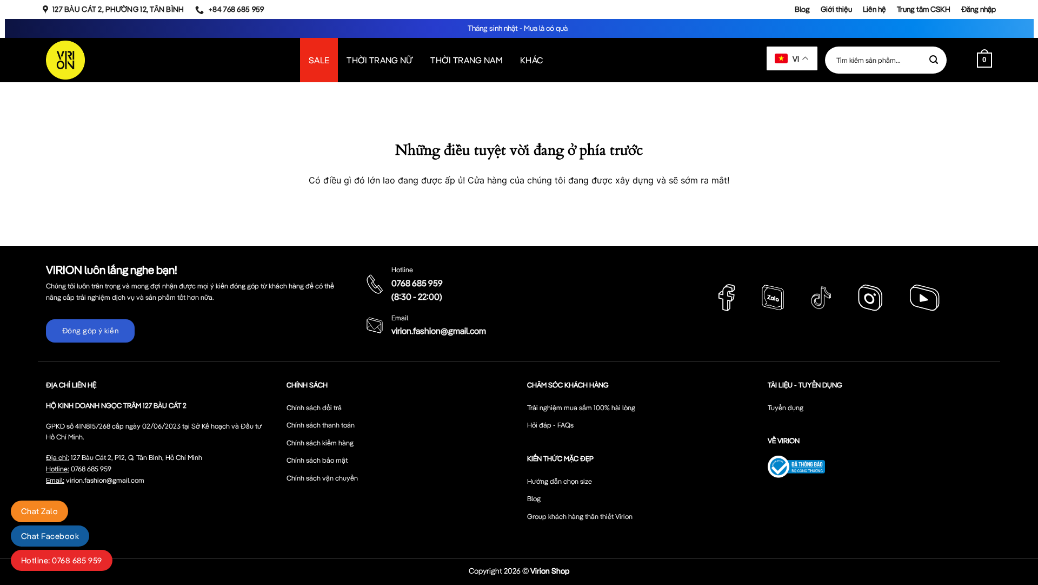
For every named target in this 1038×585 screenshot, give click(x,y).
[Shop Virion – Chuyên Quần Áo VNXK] (65, 60)
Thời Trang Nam (466, 60)
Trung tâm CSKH (923, 9)
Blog (802, 9)
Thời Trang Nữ (380, 60)
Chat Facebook (50, 536)
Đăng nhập (978, 9)
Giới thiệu (836, 9)
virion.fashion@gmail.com (438, 330)
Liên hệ (874, 9)
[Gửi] (933, 60)
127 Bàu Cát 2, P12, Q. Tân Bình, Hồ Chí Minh (136, 457)
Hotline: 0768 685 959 (61, 560)
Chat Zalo (39, 511)
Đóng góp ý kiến (90, 331)
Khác (531, 60)
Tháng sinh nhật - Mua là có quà (518, 28)
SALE (319, 60)
